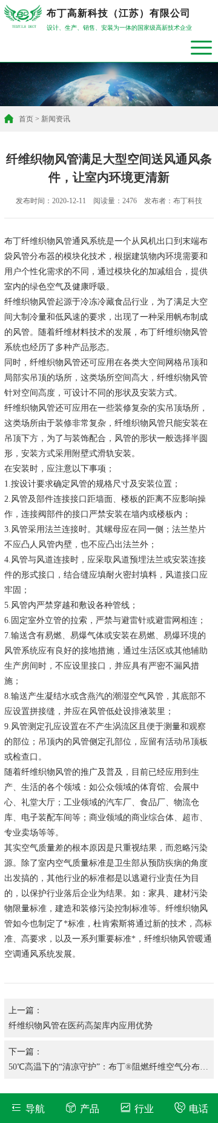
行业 (144, 1109)
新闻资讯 (55, 119)
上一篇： (80, 1018)
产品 (89, 1109)
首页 (26, 119)
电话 (198, 1109)
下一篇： (108, 1063)
